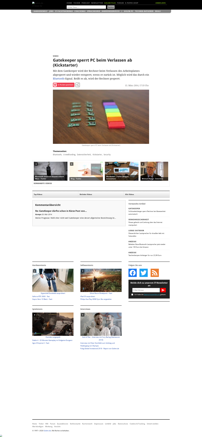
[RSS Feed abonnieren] (154, 273)
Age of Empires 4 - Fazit (40, 343)
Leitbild (108, 424)
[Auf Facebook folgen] (132, 273)
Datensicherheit (84, 154)
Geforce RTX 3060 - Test (41, 296)
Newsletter (97, 3)
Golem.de (47, 431)
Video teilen (77, 85)
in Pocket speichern (65, 85)
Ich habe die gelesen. (150, 295)
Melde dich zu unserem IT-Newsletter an (149, 284)
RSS (46, 424)
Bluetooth (58, 78)
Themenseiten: (60, 151)
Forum (120, 3)
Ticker (77, 3)
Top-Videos (38, 194)
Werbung (48, 427)
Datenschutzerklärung (152, 295)
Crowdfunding (69, 154)
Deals (158, 11)
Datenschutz (123, 424)
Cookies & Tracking (137, 424)
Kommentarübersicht (47, 205)
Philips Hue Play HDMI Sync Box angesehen (96, 299)
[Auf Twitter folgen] (143, 273)
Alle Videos (129, 194)
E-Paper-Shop (131, 3)
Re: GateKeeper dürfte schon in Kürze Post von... (61, 211)
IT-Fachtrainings (64, 11)
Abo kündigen (37, 427)
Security (107, 154)
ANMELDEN (161, 3)
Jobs (51, 11)
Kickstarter (97, 154)
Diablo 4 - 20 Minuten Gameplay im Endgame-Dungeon (52, 340)
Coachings (79, 11)
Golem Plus (110, 3)
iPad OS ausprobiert (87, 296)
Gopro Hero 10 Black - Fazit (42, 299)
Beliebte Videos (86, 194)
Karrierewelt (41, 11)
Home (69, 3)
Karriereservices (111, 11)
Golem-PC (128, 11)
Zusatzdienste (62, 424)
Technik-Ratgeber (144, 11)
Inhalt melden (152, 424)
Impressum (98, 424)
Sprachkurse (93, 11)
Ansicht (57, 427)
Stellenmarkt (75, 424)
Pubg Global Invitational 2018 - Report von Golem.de (99, 349)
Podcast (86, 3)
